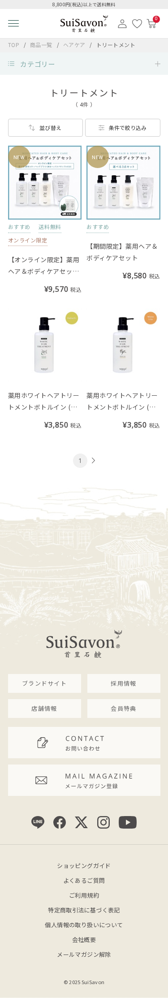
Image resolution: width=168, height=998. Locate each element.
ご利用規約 (84, 895)
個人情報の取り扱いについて (84, 924)
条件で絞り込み (127, 127)
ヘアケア (75, 44)
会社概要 (84, 939)
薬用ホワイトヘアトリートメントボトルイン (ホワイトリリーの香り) (122, 407)
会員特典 (123, 708)
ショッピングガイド (84, 865)
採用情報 (123, 683)
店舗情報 (44, 708)
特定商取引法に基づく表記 (84, 910)
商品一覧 (41, 44)
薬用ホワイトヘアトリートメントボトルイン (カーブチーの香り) (44, 407)
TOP (14, 44)
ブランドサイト (44, 683)
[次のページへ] (92, 460)
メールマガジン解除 (84, 954)
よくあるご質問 (84, 880)
